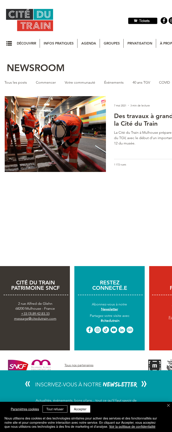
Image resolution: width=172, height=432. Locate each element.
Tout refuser (55, 409)
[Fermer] (168, 406)
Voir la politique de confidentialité (132, 426)
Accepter (80, 409)
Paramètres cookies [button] (25, 409)
